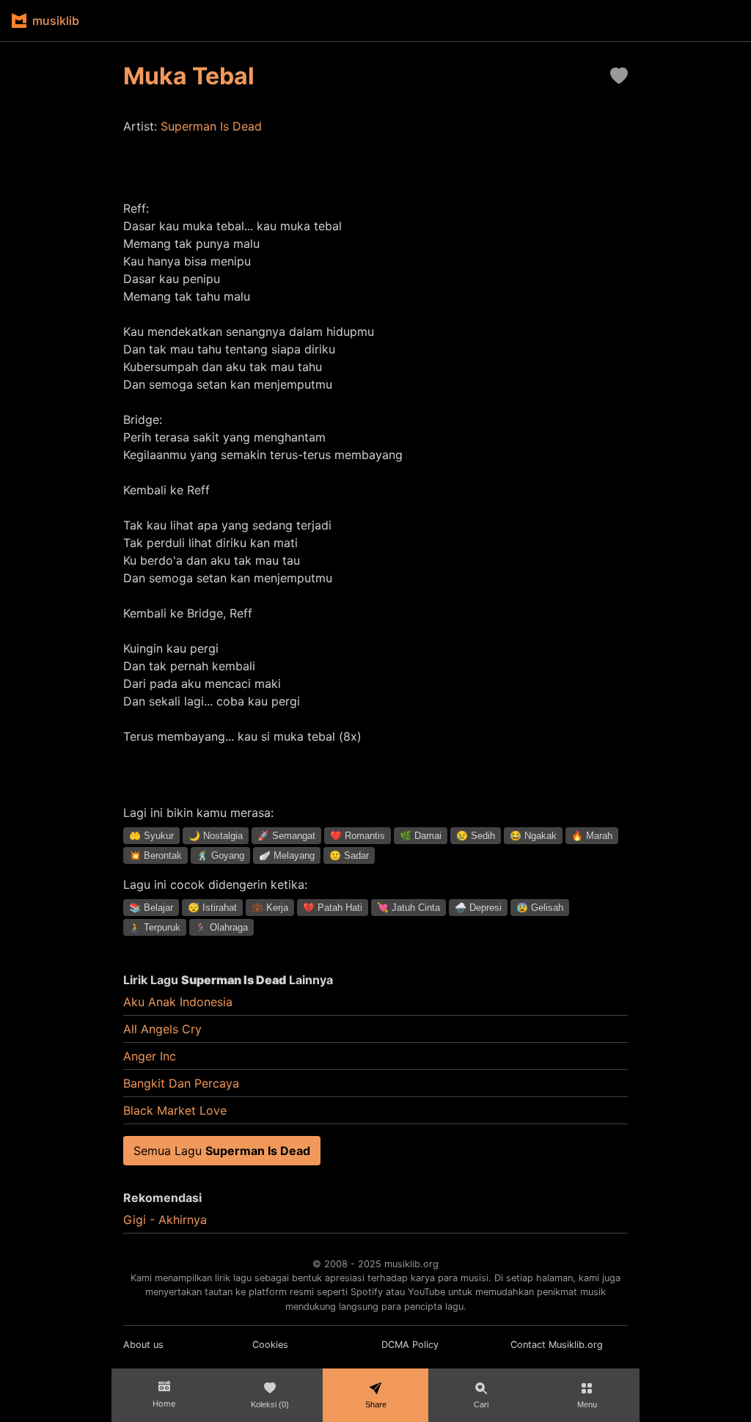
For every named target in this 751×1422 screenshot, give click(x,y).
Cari (481, 1404)
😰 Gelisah (539, 907)
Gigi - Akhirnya (165, 1219)
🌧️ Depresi (478, 907)
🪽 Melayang (287, 855)
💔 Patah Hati (332, 907)
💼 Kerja (270, 907)
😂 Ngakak (533, 835)
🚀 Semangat (286, 835)
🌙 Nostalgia (215, 835)
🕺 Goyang (220, 855)
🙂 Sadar (349, 855)
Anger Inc (149, 1056)
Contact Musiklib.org (556, 1344)
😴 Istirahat (212, 907)
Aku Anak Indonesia (177, 1001)
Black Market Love (175, 1110)
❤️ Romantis (357, 835)
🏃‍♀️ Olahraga (221, 927)
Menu (587, 1404)
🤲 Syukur (151, 835)
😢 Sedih (475, 835)
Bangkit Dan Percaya (181, 1083)
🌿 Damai (421, 835)
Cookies (270, 1344)
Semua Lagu (221, 1150)
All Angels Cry (162, 1029)
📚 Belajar (151, 907)
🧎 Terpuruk (154, 927)
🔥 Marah (591, 835)
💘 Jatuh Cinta (408, 907)
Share (376, 1404)
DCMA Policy (410, 1344)
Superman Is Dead (211, 126)
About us (143, 1344)
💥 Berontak (155, 855)
